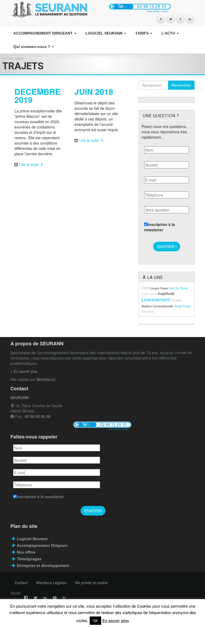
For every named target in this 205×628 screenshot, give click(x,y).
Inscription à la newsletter (159, 227)
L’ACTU (168, 33)
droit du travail (178, 288)
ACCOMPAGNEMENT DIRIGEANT (43, 33)
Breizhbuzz (46, 379)
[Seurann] (54, 10)
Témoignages (29, 558)
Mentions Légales (51, 582)
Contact (21, 582)
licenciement (155, 299)
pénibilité (176, 300)
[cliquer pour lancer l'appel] (151, 8)
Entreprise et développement (43, 565)
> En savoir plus (23, 371)
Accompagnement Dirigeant (43, 545)
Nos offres (26, 552)
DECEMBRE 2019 (37, 95)
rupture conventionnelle (157, 306)
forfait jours (149, 294)
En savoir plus (115, 620)
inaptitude (166, 293)
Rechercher (181, 85)
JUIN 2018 (93, 91)
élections (147, 311)
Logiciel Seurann (32, 538)
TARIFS (142, 33)
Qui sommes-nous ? (31, 46)
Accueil (7, 58)
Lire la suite (29, 164)
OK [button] (95, 620)
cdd (145, 287)
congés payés (159, 288)
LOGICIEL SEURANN (104, 33)
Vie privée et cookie (91, 582)
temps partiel (182, 306)
